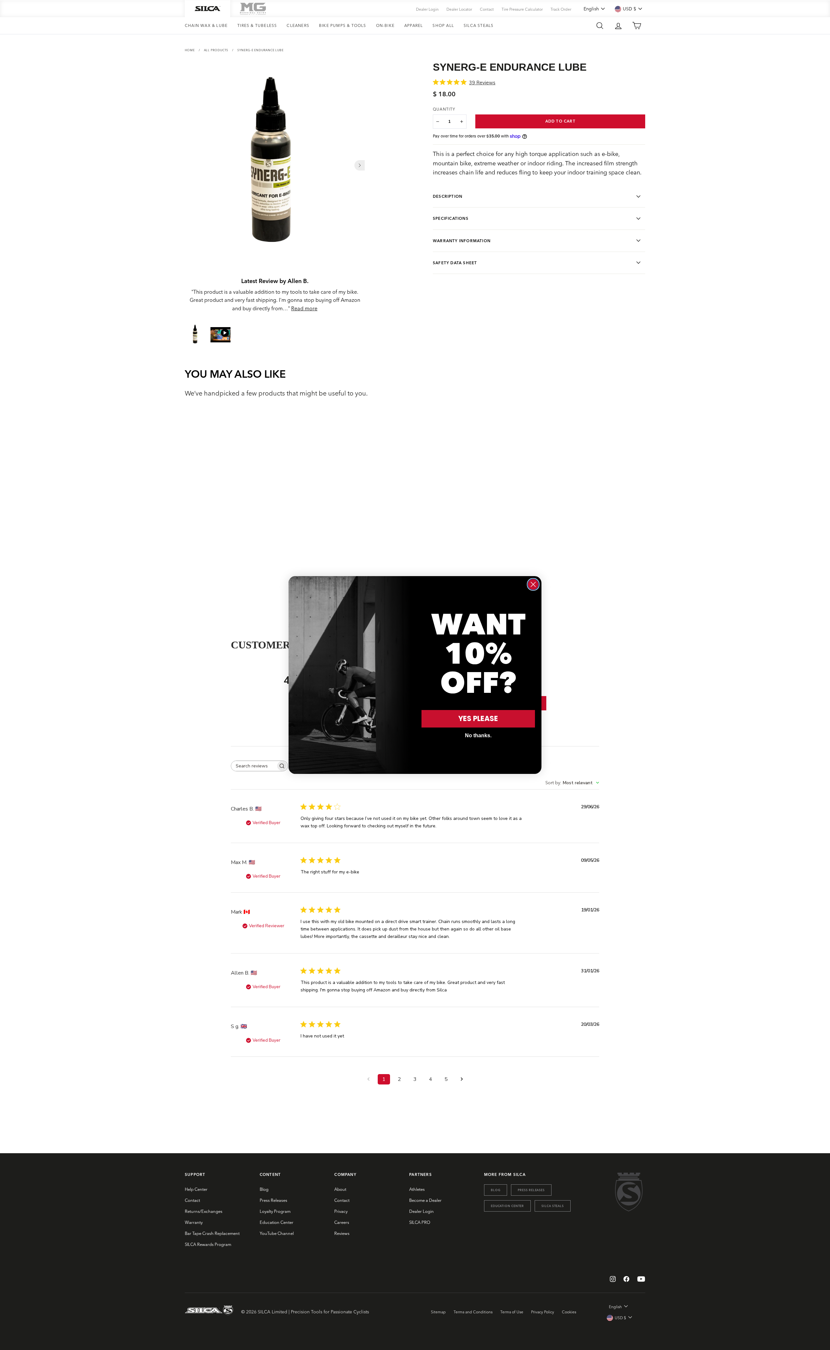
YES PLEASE (478, 719)
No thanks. (478, 735)
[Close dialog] (533, 584)
